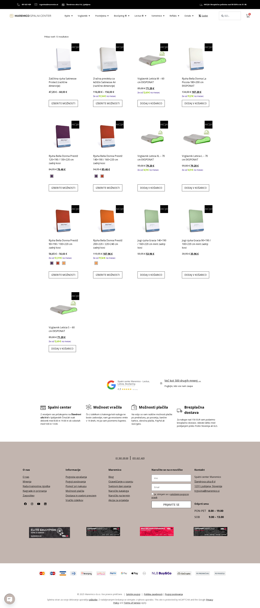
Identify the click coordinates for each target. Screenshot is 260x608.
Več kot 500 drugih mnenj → (182, 380)
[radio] (51, 176)
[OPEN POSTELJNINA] (108, 15)
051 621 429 (138, 458)
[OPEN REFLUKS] (178, 15)
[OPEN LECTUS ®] (145, 15)
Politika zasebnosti (153, 594)
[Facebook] (25, 504)
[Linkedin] (45, 504)
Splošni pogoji (133, 594)
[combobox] (230, 16)
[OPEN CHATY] (9, 599)
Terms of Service (132, 602)
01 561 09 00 (122, 458)
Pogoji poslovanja (174, 594)
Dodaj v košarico (151, 103)
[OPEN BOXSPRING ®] (129, 15)
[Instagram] (32, 504)
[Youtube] (38, 504)
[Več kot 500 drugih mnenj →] (161, 383)
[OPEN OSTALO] (193, 15)
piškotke (93, 599)
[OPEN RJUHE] (72, 15)
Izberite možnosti (63, 103)
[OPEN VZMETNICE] (164, 15)
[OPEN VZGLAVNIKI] (89, 15)
